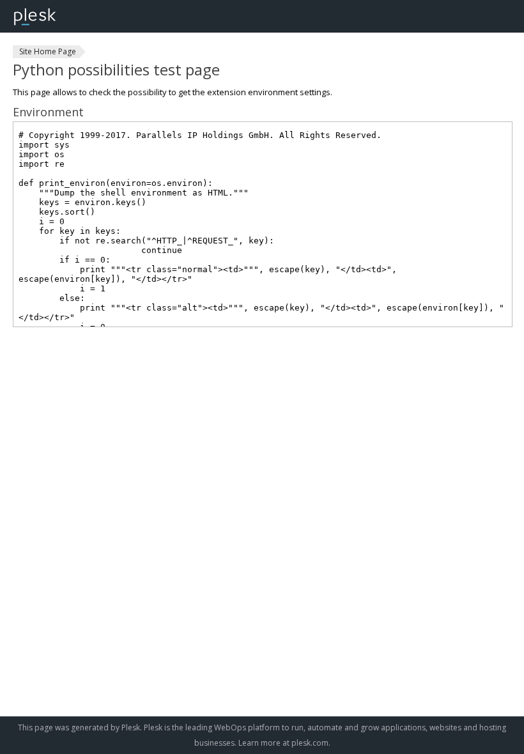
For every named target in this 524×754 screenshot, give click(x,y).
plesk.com (309, 742)
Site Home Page (47, 51)
